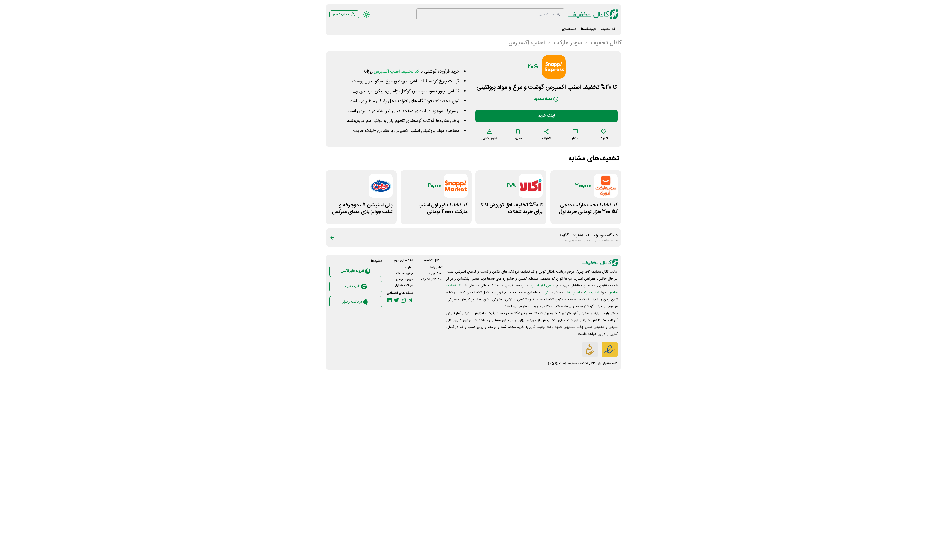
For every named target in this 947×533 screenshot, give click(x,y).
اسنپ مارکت (590, 293)
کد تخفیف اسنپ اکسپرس (396, 71)
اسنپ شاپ (572, 293)
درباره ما (408, 267)
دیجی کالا (547, 286)
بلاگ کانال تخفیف (431, 279)
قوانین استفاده (404, 273)
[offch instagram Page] (403, 300)
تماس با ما (436, 267)
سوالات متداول (404, 285)
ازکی (547, 293)
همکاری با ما (435, 273)
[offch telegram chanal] (410, 300)
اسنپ (535, 286)
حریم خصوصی (404, 279)
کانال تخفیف (586, 364)
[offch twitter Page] (396, 300)
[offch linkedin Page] (389, 300)
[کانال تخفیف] (593, 14)
